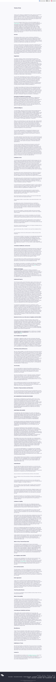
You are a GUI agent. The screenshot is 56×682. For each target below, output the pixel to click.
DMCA (54, 677)
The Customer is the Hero (18, 676)
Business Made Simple (27, 676)
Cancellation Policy (48, 677)
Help (43, 677)
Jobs (54, 676)
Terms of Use (33, 677)
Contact (29, 677)
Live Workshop (34, 676)
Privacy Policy (39, 677)
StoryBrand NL (50, 676)
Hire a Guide (10, 676)
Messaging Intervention (42, 676)
